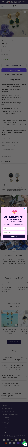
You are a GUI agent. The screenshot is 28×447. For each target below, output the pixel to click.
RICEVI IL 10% (14, 236)
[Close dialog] (25, 209)
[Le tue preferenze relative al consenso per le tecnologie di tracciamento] (25, 444)
